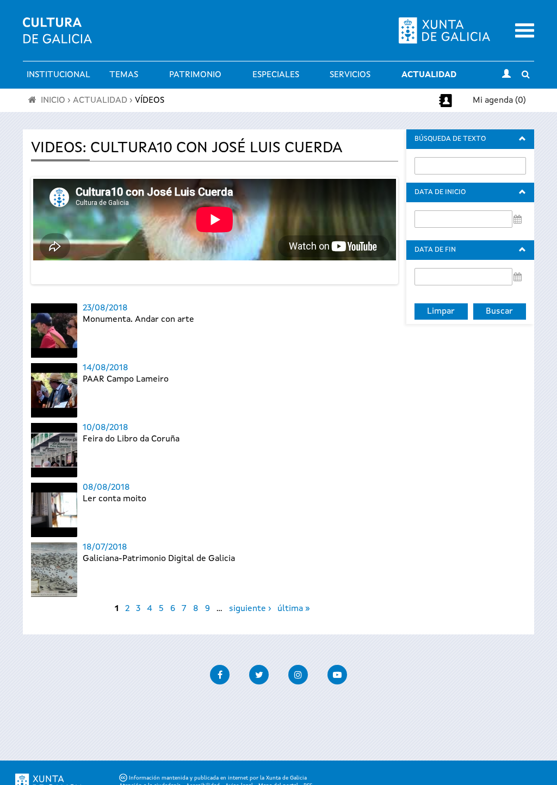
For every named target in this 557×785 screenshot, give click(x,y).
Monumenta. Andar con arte (138, 319)
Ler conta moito (114, 499)
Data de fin (435, 249)
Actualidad (428, 75)
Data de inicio (440, 192)
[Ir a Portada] (57, 37)
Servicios (350, 75)
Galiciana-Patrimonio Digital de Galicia (159, 559)
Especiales (275, 75)
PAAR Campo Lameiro (126, 379)
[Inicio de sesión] (506, 75)
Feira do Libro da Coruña (131, 439)
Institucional (58, 75)
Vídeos (149, 100)
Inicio (53, 100)
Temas (123, 75)
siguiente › (250, 609)
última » (293, 609)
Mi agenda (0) (499, 100)
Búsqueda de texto (450, 138)
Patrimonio (195, 75)
